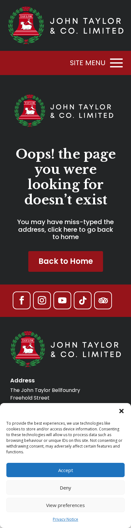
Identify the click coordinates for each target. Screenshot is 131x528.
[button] (121, 411)
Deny (65, 487)
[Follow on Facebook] (22, 300)
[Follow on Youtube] (62, 300)
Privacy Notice (65, 519)
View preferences (65, 505)
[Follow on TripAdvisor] (103, 300)
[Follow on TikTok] (83, 300)
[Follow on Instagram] (42, 300)
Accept (65, 470)
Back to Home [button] (65, 261)
